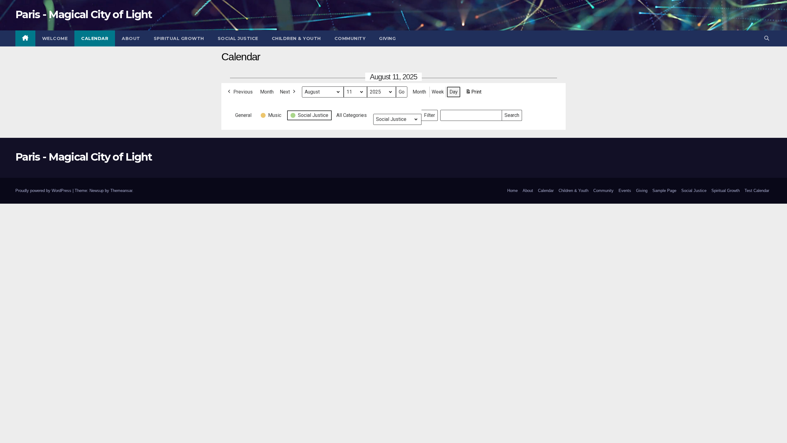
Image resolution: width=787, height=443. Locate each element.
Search (511, 114)
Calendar (94, 38)
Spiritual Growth (179, 38)
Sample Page (664, 190)
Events (625, 190)
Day (453, 92)
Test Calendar (757, 190)
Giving (387, 38)
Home (512, 190)
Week (438, 92)
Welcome (55, 38)
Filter (431, 114)
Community (350, 38)
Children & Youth (296, 38)
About (131, 38)
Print (473, 93)
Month (267, 92)
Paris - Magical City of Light (83, 14)
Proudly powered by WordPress (44, 190)
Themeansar (121, 190)
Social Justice (238, 38)
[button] (766, 38)
